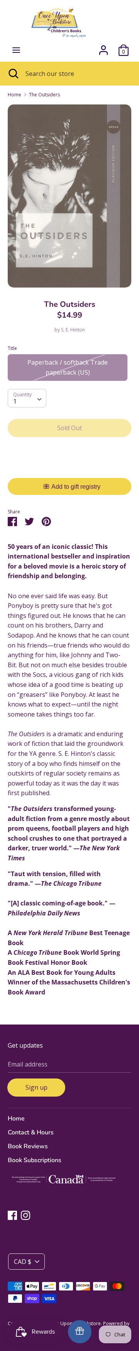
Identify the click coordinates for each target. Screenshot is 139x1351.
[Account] (103, 47)
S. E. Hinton (73, 329)
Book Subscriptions (34, 1160)
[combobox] (27, 398)
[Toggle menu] (16, 50)
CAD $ (22, 1261)
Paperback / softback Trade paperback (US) (67, 367)
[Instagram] (25, 1215)
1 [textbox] (15, 401)
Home (16, 1118)
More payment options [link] (69, 469)
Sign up (36, 1087)
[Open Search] (13, 74)
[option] (69, 196)
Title (12, 348)
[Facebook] (12, 1215)
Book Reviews (28, 1146)
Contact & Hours (31, 1132)
